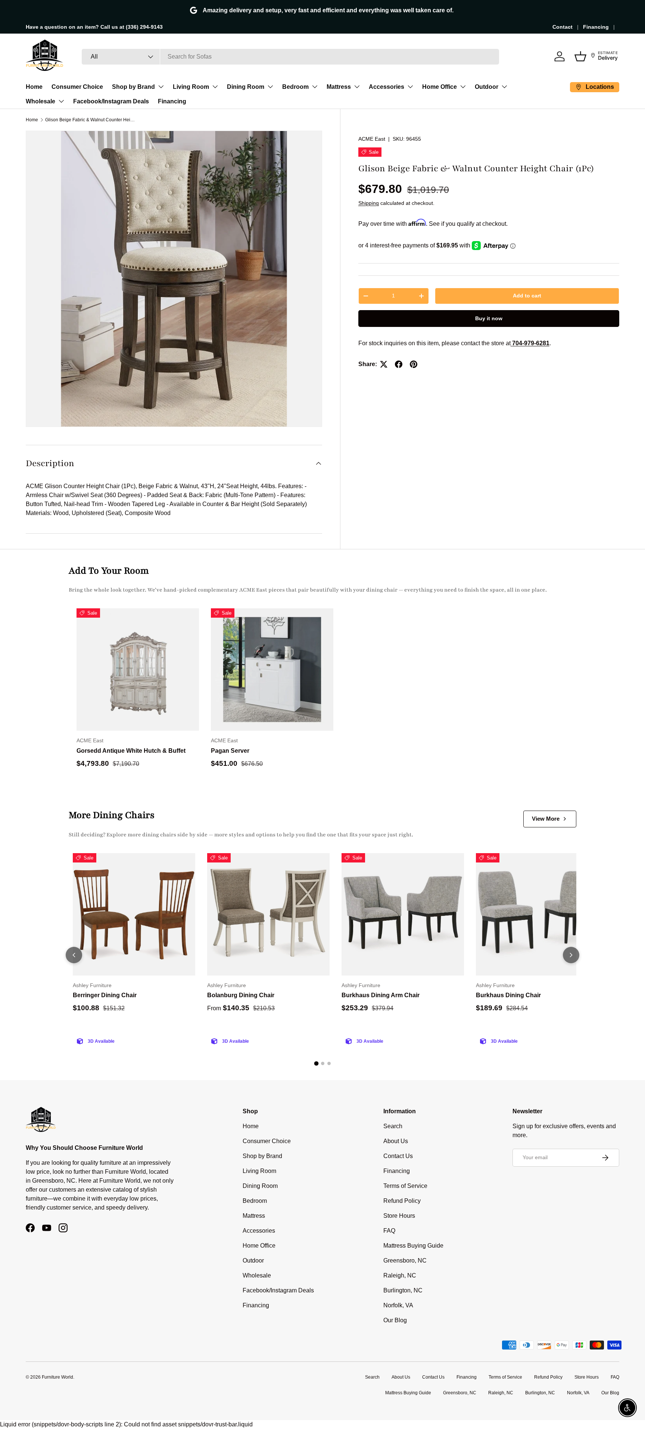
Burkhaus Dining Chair (508, 995)
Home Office (439, 87)
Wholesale (40, 101)
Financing (596, 27)
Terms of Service (405, 1186)
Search (392, 1126)
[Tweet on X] (383, 364)
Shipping (368, 203)
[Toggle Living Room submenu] (215, 86)
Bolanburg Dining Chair (240, 995)
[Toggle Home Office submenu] (462, 86)
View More (546, 818)
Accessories (386, 87)
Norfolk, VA (398, 1305)
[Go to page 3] (329, 1063)
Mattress (339, 87)
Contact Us (398, 1156)
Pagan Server (230, 751)
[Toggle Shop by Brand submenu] (160, 86)
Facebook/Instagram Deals (111, 101)
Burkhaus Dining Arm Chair (381, 995)
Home (34, 87)
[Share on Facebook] (398, 364)
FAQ (389, 1230)
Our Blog (395, 1320)
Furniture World (57, 1377)
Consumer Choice (77, 87)
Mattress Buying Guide (413, 1245)
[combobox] (290, 57)
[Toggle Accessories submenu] (410, 86)
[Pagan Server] (272, 669)
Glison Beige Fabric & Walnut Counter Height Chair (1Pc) (90, 119)
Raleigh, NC (399, 1275)
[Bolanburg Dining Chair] (268, 914)
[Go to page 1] (316, 1063)
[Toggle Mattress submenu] (356, 86)
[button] (580, 56)
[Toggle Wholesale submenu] (61, 101)
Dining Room (245, 87)
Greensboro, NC (405, 1260)
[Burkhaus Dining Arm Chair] (403, 914)
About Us (395, 1141)
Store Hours (399, 1216)
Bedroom (295, 87)
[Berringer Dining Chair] (134, 914)
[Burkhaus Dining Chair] (537, 914)
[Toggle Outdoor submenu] (504, 86)
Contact (562, 27)
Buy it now (488, 318)
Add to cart (527, 296)
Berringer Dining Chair (105, 995)
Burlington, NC (403, 1290)
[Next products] (571, 955)
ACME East (371, 139)
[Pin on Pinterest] (413, 364)
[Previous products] (74, 955)
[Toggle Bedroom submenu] (314, 86)
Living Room (191, 87)
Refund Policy (402, 1201)
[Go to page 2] (322, 1063)
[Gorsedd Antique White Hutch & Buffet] (138, 669)
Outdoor (486, 87)
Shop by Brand (133, 87)
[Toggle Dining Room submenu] (270, 86)
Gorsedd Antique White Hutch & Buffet (131, 751)
